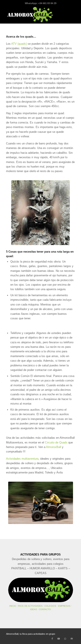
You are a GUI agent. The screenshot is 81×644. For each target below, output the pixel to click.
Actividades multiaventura (22, 458)
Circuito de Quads (56, 442)
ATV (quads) (19, 43)
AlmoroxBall (53, 447)
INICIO (12, 606)
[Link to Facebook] (52, 638)
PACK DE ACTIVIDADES (30, 606)
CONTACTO (45, 609)
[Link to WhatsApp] (65, 638)
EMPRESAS (64, 606)
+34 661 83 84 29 (47, 3)
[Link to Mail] (71, 638)
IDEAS (33, 609)
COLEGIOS (50, 606)
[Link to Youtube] (59, 638)
